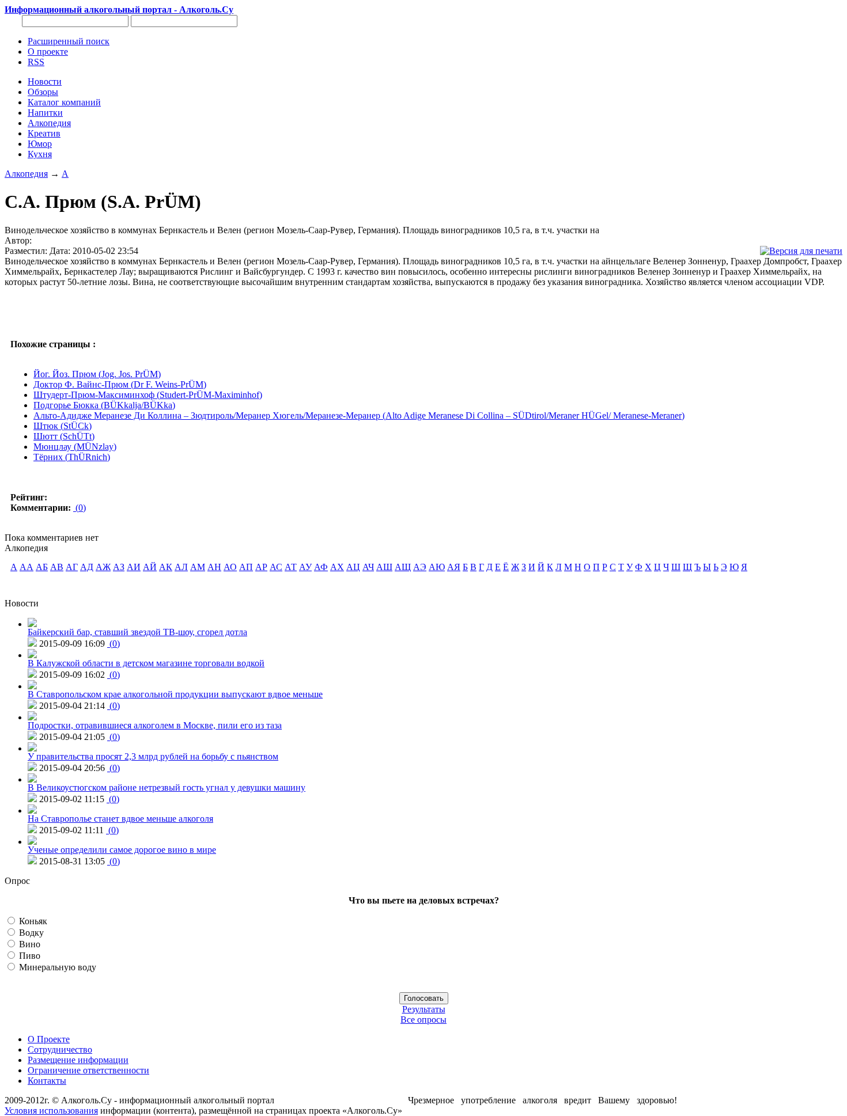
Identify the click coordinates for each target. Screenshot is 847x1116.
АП (246, 567)
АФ (321, 567)
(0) (79, 508)
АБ (42, 567)
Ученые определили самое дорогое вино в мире (122, 850)
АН (214, 567)
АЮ (437, 567)
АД (86, 567)
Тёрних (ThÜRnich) (71, 457)
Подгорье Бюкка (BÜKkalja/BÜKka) (104, 405)
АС (276, 567)
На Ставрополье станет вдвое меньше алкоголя (120, 818)
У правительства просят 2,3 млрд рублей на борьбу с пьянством (153, 756)
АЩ (403, 567)
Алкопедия (26, 174)
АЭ (419, 567)
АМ (197, 567)
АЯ (453, 567)
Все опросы (423, 1019)
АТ (291, 567)
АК (165, 567)
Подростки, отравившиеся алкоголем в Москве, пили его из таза (155, 725)
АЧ (368, 567)
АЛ (181, 567)
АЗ (118, 567)
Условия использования (51, 1110)
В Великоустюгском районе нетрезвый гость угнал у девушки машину (166, 787)
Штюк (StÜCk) (62, 426)
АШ (384, 567)
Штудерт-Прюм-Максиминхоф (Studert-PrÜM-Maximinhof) (147, 395)
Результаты (423, 1009)
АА (26, 567)
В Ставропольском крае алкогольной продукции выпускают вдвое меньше (175, 694)
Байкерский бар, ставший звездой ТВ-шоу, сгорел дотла (137, 632)
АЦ (353, 567)
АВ (56, 567)
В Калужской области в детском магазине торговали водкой (146, 663)
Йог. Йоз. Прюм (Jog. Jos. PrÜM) (97, 374)
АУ (305, 567)
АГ (72, 567)
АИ (134, 567)
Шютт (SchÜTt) (63, 436)
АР (261, 567)
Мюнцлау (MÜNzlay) (74, 446)
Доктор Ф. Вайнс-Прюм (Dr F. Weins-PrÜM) (119, 384)
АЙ (150, 567)
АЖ (103, 567)
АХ (337, 567)
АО (230, 567)
